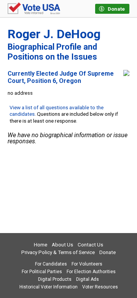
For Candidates (51, 264)
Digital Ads (87, 279)
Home (40, 245)
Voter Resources (100, 287)
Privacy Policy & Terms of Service (58, 252)
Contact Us (90, 245)
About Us (62, 245)
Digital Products (55, 279)
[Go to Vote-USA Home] (34, 8)
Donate (107, 252)
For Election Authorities (91, 271)
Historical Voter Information (48, 287)
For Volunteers (87, 264)
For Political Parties (42, 271)
